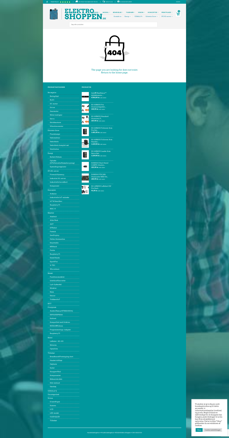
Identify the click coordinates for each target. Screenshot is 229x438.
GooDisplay (54, 235)
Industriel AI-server (58, 178)
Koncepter (152, 12)
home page (122, 72)
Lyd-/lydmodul (56, 284)
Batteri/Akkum (56, 157)
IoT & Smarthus (56, 201)
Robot (50, 338)
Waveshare (54, 269)
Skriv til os (109, 2)
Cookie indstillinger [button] (213, 430)
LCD (51, 409)
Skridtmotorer (55, 122)
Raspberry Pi (55, 205)
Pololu (52, 250)
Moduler (53, 288)
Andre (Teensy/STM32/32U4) (61, 311)
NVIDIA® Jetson (56, 326)
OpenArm (54, 349)
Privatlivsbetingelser (107, 432)
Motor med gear (56, 115)
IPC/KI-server (166, 16)
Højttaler (53, 364)
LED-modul (54, 413)
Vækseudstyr (55, 138)
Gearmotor (54, 111)
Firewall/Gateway (57, 174)
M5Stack (53, 247)
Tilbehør (130, 12)
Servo (52, 119)
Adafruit (53, 217)
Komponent (54, 186)
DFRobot (53, 228)
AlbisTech (54, 220)
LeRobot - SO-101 (56, 341)
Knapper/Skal (55, 372)
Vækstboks (54, 142)
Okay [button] (199, 430)
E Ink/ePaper (55, 402)
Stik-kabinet (55, 383)
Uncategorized (53, 394)
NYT (49, 304)
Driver (52, 107)
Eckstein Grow (151, 16)
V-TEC (52, 265)
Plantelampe (55, 134)
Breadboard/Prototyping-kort (61, 357)
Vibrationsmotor (56, 126)
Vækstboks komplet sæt (59, 145)
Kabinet (53, 318)
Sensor (52, 296)
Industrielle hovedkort (59, 182)
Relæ (52, 292)
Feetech (53, 232)
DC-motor (54, 104)
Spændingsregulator (58, 167)
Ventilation (54, 149)
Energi (127, 16)
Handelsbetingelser (93, 432)
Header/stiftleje (56, 360)
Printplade (166, 12)
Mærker (95, 12)
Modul (106, 12)
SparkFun (54, 262)
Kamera (53, 405)
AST (52, 224)
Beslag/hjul (54, 96)
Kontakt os (117, 16)
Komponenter (55, 375)
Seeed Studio (55, 258)
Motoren (53, 345)
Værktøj (53, 387)
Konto (178, 2)
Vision (140, 12)
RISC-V (53, 209)
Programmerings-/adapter (60, 330)
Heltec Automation (57, 239)
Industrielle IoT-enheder (59, 197)
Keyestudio (54, 243)
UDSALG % (138, 16)
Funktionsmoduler (57, 277)
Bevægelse (117, 12)
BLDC (52, 100)
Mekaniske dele (56, 379)
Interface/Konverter (57, 281)
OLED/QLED (55, 417)
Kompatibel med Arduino (60, 322)
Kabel (52, 368)
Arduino (53, 194)
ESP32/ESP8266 (56, 315)
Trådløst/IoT (55, 299)
